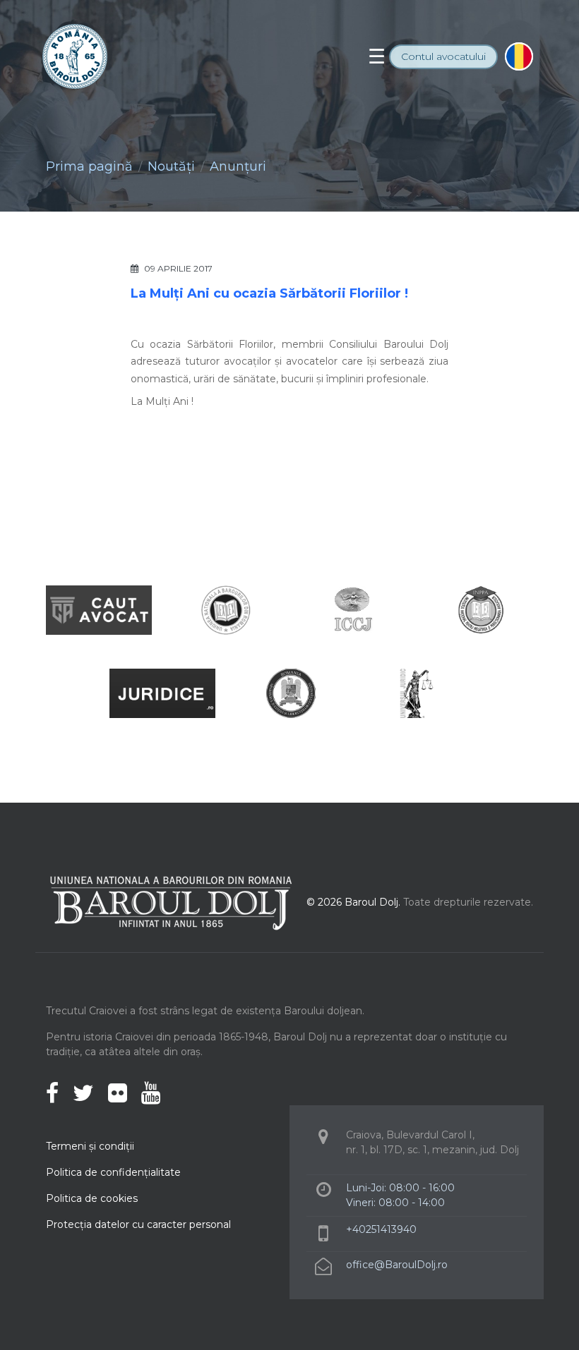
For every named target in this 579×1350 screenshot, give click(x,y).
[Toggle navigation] (376, 56)
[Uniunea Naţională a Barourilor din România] (226, 609)
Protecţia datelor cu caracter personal (138, 1224)
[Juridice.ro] (162, 692)
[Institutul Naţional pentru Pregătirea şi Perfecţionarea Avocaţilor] (480, 609)
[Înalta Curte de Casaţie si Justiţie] (353, 609)
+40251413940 (381, 1229)
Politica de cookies (92, 1198)
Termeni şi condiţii (90, 1146)
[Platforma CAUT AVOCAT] (99, 609)
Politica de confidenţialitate (113, 1172)
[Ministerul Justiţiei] (289, 692)
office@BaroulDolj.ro (397, 1264)
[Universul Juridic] (417, 692)
